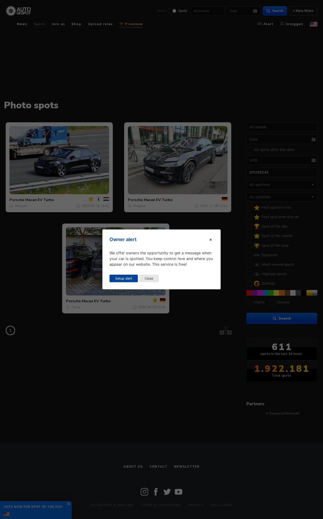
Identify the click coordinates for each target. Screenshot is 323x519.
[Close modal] (211, 239)
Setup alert (123, 278)
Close (149, 278)
